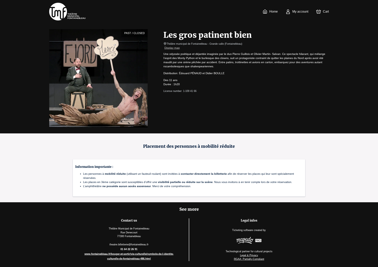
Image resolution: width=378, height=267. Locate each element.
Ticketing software (242, 230)
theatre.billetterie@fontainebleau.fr (128, 244)
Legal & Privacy (249, 255)
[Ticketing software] (249, 241)
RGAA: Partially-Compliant (249, 259)
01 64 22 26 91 (128, 249)
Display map (172, 47)
